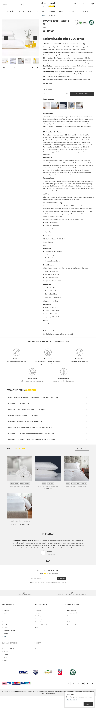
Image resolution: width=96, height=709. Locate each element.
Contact (5, 654)
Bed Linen (10, 11)
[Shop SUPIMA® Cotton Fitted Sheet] (55, 105)
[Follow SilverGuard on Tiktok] (92, 683)
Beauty (61, 11)
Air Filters (69, 622)
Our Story (37, 613)
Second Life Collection (9, 630)
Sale (43, 15)
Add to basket (83, 94)
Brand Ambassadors (72, 625)
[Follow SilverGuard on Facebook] (64, 683)
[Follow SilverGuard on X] (68, 683)
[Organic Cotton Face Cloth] (19, 468)
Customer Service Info (10, 643)
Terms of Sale (70, 691)
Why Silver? (38, 610)
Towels (21, 11)
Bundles (5, 633)
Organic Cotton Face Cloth (20, 487)
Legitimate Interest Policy (60, 691)
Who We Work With (72, 604)
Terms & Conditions (71, 699)
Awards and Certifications (41, 625)
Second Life (83, 11)
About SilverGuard (40, 604)
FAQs (5, 657)
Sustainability (38, 619)
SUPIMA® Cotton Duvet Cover (76, 487)
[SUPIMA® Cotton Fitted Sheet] (19, 506)
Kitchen (72, 11)
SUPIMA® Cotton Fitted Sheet (20, 525)
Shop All (80, 448)
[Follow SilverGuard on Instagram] (73, 683)
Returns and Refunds (8, 649)
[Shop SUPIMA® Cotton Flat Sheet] (46, 105)
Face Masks (40, 11)
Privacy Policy (77, 691)
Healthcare (70, 619)
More (51, 15)
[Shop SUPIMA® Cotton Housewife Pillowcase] (63, 105)
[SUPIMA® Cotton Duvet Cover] (76, 468)
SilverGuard (18, 691)
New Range (38, 616)
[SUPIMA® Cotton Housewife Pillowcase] (48, 468)
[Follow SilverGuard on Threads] (78, 683)
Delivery (5, 651)
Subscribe (61, 578)
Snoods (52, 11)
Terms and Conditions (88, 691)
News (36, 627)
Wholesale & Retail (72, 613)
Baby (30, 11)
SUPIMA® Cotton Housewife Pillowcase (48, 488)
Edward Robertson (50, 693)
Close (88, 704)
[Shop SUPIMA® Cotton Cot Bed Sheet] (71, 105)
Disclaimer (51, 691)
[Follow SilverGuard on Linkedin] (83, 683)
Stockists (5, 660)
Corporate (69, 616)
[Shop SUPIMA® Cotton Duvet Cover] (79, 105)
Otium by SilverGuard (72, 610)
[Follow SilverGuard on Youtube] (87, 683)
